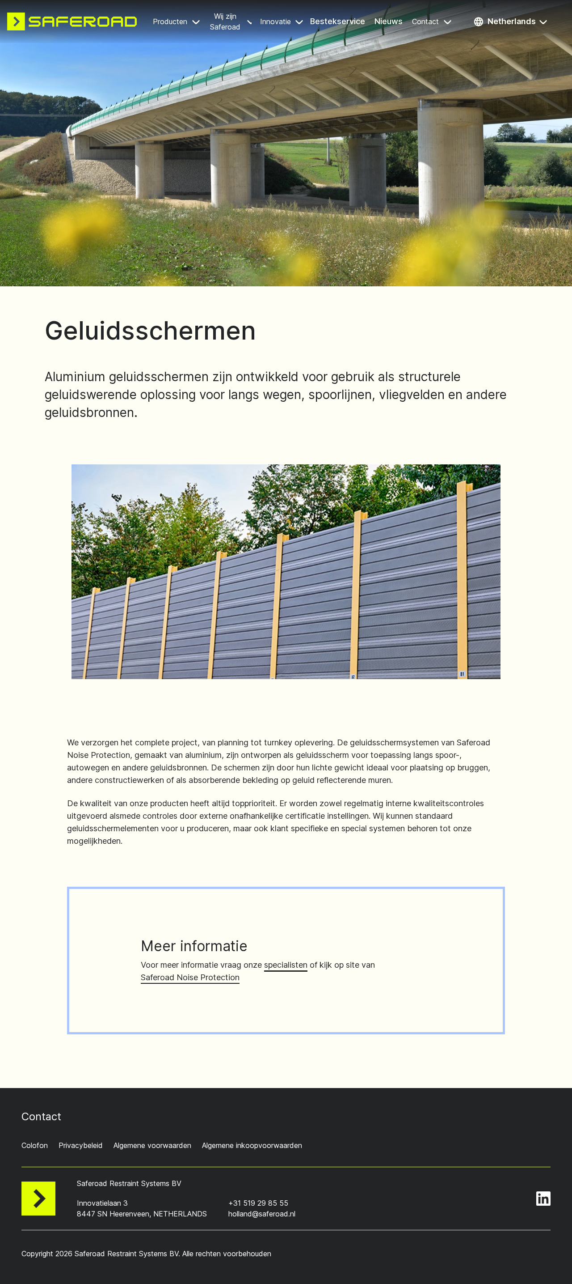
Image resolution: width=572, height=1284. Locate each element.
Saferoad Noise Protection (190, 977)
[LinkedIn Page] (543, 1198)
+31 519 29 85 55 (258, 1203)
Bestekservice (338, 22)
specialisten (285, 964)
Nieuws (389, 22)
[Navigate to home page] (72, 21)
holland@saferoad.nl (261, 1213)
